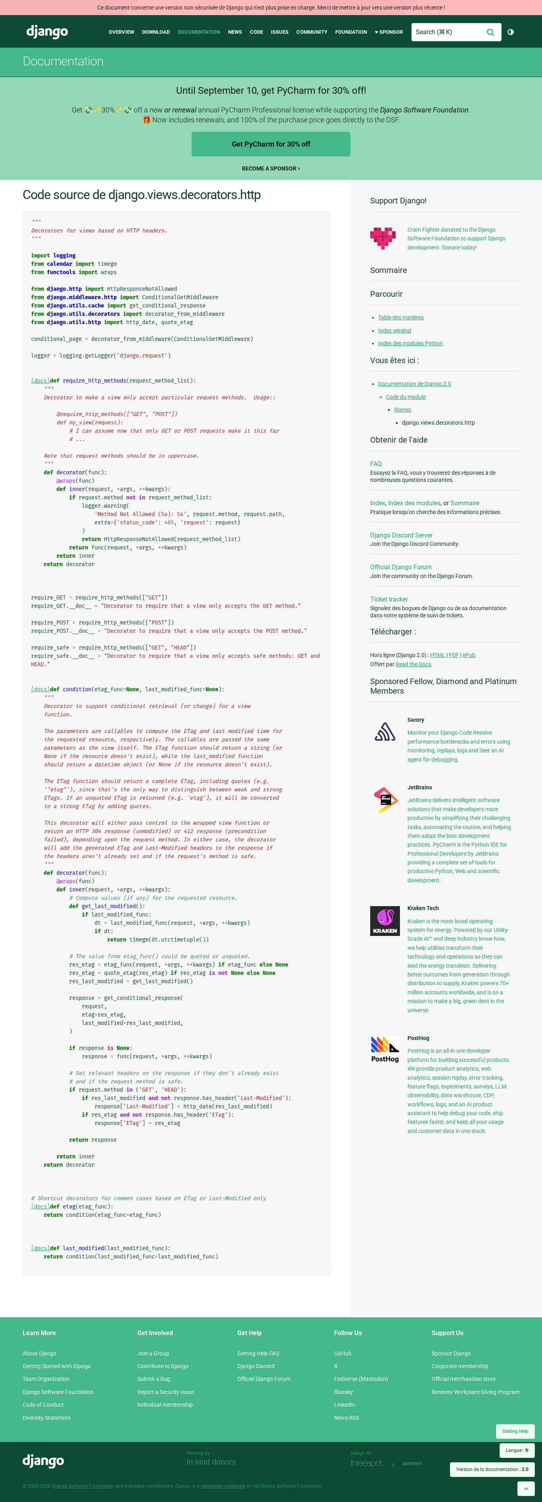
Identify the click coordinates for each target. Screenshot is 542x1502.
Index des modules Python (410, 343)
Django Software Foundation (58, 1392)
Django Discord (256, 1366)
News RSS (346, 1418)
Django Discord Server (401, 535)
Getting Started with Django (57, 1366)
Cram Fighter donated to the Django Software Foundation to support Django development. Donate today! (456, 238)
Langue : (517, 1450)
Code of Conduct (43, 1404)
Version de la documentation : (492, 1469)
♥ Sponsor (389, 32)
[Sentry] (385, 743)
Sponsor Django (451, 1353)
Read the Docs (413, 664)
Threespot (369, 1464)
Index (377, 503)
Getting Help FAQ (258, 1353)
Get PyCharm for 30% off (271, 144)
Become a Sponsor (269, 168)
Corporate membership (460, 1366)
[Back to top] (526, 1489)
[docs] (40, 380)
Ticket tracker (389, 599)
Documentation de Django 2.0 (414, 384)
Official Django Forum (401, 567)
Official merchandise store (464, 1379)
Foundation (351, 32)
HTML (437, 655)
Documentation (199, 32)
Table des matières (401, 317)
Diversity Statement (47, 1418)
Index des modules (414, 503)
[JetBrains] (385, 813)
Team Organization (46, 1379)
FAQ (376, 464)
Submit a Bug (153, 1379)
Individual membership (165, 1404)
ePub (469, 655)
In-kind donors (211, 1462)
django (402, 409)
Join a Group (153, 1353)
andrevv (421, 1464)
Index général (394, 330)
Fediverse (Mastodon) (361, 1379)
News (235, 32)
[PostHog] (385, 1061)
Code (256, 32)
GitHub (343, 1353)
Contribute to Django (162, 1366)
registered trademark (223, 1486)
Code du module (406, 397)
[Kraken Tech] (385, 934)
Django (47, 32)
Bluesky (343, 1392)
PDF (454, 655)
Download (156, 32)
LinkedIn (344, 1404)
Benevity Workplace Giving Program (475, 1392)
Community (311, 32)
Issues (279, 32)
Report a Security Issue (165, 1392)
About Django (39, 1353)
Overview (121, 32)
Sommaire (464, 503)
